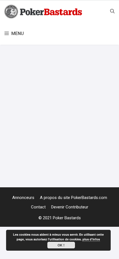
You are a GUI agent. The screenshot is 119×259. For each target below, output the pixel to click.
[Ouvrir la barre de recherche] (112, 11)
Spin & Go (61, 170)
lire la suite (103, 147)
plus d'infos (91, 239)
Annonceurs (23, 197)
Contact (38, 207)
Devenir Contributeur (69, 207)
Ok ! (61, 245)
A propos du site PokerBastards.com (73, 197)
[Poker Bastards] (44, 11)
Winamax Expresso (91, 170)
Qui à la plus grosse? (40, 132)
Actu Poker (22, 162)
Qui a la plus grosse (30, 170)
